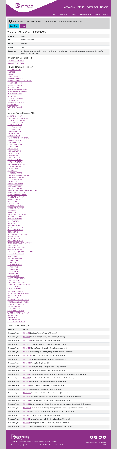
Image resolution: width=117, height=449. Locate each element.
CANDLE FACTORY (14, 140)
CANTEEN (11, 72)
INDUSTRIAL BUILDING (15, 61)
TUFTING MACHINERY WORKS (18, 300)
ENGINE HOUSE (13, 76)
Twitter (96, 437)
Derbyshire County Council (95, 442)
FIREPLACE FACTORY (15, 186)
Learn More (14, 26)
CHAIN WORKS (12, 149)
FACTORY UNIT (12, 182)
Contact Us (14, 441)
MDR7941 (26, 400)
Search (97, 14)
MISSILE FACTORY (14, 236)
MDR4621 (26, 381)
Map (105, 14)
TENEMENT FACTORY (15, 291)
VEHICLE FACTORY (14, 308)
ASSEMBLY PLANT (14, 70)
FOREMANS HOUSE (14, 83)
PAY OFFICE (11, 96)
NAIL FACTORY (12, 245)
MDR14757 (27, 415)
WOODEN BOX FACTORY (16, 322)
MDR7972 (26, 333)
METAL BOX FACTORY (15, 230)
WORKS (10, 109)
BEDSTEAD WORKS (14, 127)
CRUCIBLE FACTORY (14, 166)
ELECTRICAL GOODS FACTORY (18, 175)
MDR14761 (27, 393)
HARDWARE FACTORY (15, 206)
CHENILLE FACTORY (14, 153)
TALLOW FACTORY (14, 289)
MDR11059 (27, 359)
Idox (27, 445)
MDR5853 (26, 348)
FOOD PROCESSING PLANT (17, 195)
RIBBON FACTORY (14, 271)
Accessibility (22, 441)
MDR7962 (26, 385)
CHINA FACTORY (13, 155)
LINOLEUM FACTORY (14, 219)
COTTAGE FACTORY (14, 162)
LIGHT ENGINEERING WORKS (17, 89)
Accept (23, 26)
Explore (73, 14)
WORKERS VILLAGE (14, 107)
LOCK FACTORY (13, 221)
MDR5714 (26, 370)
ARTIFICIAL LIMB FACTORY (17, 120)
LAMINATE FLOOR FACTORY (17, 214)
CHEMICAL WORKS (14, 151)
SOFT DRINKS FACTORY (16, 282)
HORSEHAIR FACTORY (15, 208)
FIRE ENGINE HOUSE (15, 78)
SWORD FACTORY (14, 287)
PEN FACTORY (12, 260)
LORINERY (11, 223)
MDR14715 (27, 363)
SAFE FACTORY (13, 276)
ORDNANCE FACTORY (15, 249)
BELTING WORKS (13, 129)
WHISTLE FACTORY (14, 319)
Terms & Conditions (44, 441)
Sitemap (54, 441)
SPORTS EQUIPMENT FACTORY (18, 284)
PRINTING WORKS (13, 269)
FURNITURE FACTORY (15, 197)
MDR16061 (27, 396)
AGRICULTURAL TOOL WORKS (18, 118)
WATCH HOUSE (12, 105)
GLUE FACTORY (13, 203)
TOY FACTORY (12, 297)
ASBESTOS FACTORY (15, 122)
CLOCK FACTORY (13, 157)
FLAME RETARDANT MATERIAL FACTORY (22, 190)
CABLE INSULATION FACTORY (18, 138)
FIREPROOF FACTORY (15, 188)
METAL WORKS (12, 232)
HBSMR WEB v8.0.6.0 (49, 445)
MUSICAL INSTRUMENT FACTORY (19, 243)
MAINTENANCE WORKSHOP (17, 92)
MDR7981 (26, 404)
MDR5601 (26, 423)
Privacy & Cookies (32, 441)
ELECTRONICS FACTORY (16, 177)
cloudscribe (60, 445)
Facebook (91, 437)
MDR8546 (26, 411)
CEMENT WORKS (13, 147)
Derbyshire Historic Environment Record (85, 7)
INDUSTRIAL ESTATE (14, 85)
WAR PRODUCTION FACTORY (18, 313)
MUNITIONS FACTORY (15, 241)
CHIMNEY (10, 74)
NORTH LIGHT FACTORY (16, 247)
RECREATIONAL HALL (15, 98)
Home (53, 14)
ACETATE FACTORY (14, 116)
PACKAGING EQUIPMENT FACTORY (20, 252)
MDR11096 (27, 340)
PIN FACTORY (12, 262)
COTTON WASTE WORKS (16, 164)
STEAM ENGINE (13, 100)
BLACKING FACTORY (14, 131)
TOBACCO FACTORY (14, 295)
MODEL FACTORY (13, 238)
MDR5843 (26, 389)
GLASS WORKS (12, 201)
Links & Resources (85, 14)
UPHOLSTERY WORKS (15, 304)
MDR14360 (27, 366)
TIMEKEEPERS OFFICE (15, 102)
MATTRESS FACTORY (15, 227)
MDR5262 (26, 352)
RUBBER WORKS (13, 273)
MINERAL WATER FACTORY (17, 234)
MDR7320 (26, 426)
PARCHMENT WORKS (15, 258)
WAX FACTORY (12, 317)
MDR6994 (26, 337)
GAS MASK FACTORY (15, 199)
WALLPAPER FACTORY (15, 311)
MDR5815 (26, 378)
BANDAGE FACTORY (14, 125)
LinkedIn (104, 437)
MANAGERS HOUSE (14, 94)
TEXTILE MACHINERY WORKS (18, 293)
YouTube (100, 437)
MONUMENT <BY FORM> (16, 63)
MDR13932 (27, 344)
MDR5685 (26, 419)
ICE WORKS (11, 210)
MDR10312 (27, 374)
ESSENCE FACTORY (14, 179)
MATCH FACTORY (13, 225)
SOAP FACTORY (13, 280)
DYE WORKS (12, 171)
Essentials (62, 14)
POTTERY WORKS (13, 267)
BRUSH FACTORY (13, 136)
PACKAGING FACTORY (15, 254)
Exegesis (20, 445)
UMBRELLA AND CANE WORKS (18, 302)
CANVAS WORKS (13, 142)
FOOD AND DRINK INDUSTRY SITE (19, 81)
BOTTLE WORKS (13, 133)
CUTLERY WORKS (13, 168)
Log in (104, 444)
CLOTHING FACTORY (14, 160)
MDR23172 (27, 408)
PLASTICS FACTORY (14, 265)
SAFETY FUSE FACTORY (16, 278)
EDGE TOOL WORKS (14, 173)
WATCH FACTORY (13, 315)
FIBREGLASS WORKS (15, 184)
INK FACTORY (12, 212)
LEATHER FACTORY (14, 217)
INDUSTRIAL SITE (13, 87)
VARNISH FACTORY (14, 306)
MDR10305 (27, 355)
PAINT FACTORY (13, 256)
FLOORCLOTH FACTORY (16, 192)
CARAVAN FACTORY (14, 144)
